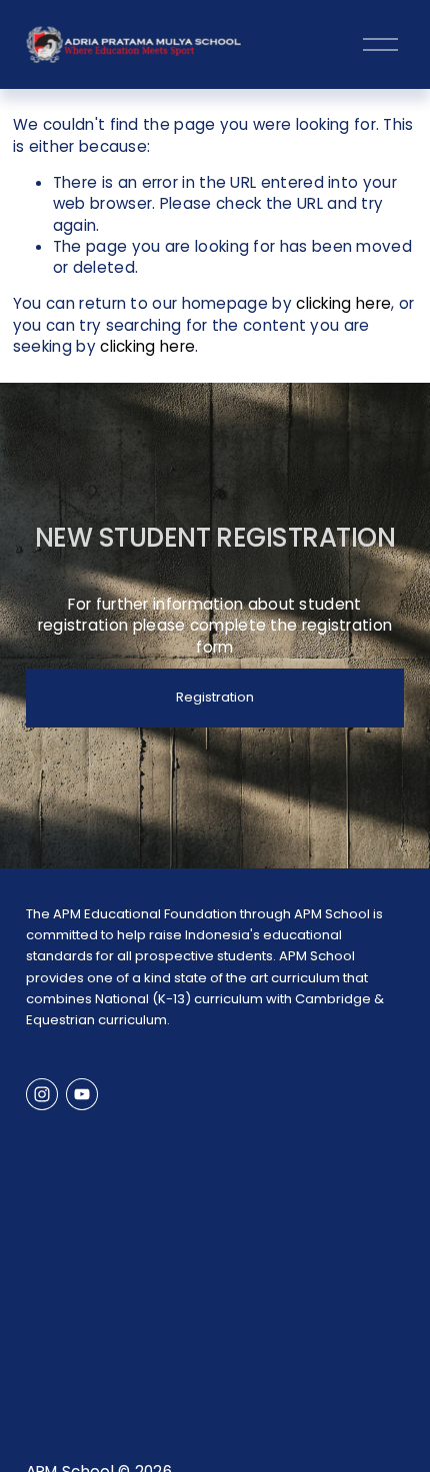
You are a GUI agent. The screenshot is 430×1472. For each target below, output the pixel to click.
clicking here (343, 303)
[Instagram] (42, 1094)
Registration (215, 697)
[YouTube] (82, 1094)
